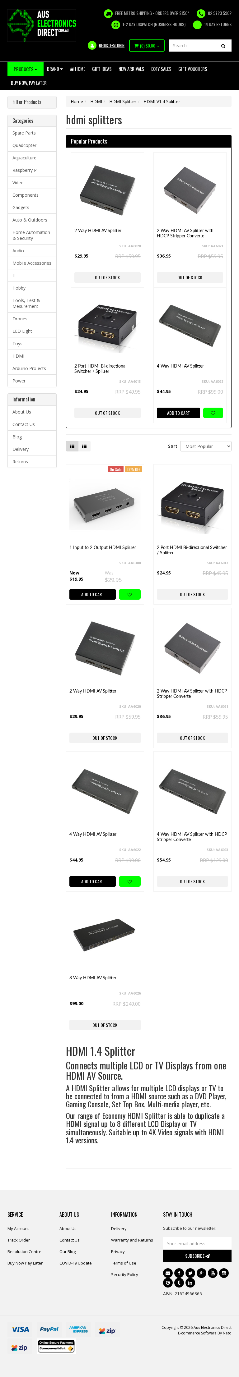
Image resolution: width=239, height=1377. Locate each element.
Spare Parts (24, 133)
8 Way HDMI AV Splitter (92, 978)
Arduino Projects (29, 368)
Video (18, 182)
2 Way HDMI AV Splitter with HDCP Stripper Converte (185, 233)
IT (14, 275)
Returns (20, 461)
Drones (19, 319)
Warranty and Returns (132, 1240)
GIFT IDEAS (102, 68)
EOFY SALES (161, 68)
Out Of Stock (107, 277)
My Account (18, 1228)
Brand (53, 68)
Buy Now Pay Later (25, 1263)
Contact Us (23, 424)
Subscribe (195, 1255)
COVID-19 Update (75, 1263)
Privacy (118, 1251)
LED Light (22, 331)
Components (25, 195)
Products (24, 69)
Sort (172, 446)
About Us (21, 412)
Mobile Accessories (31, 263)
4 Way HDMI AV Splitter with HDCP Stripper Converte (192, 837)
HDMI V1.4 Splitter (161, 101)
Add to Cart (178, 412)
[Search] (223, 45)
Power (19, 381)
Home (79, 68)
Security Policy (124, 1274)
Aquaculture (24, 158)
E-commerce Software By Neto (205, 1333)
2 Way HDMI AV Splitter (97, 231)
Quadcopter (24, 145)
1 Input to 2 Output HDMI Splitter (102, 548)
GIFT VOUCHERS (192, 68)
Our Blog (67, 1251)
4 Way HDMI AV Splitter (180, 366)
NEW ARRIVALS (131, 68)
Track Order (18, 1240)
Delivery (20, 449)
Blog (17, 437)
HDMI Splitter (122, 101)
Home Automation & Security (31, 235)
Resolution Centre (24, 1251)
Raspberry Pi (25, 170)
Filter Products (26, 102)
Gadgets (20, 207)
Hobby (19, 288)
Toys (17, 343)
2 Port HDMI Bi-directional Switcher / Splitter (100, 369)
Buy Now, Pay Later (29, 82)
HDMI (18, 356)
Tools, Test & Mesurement (26, 303)
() (147, 46)
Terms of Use (123, 1263)
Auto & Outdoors (29, 220)
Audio (18, 251)
